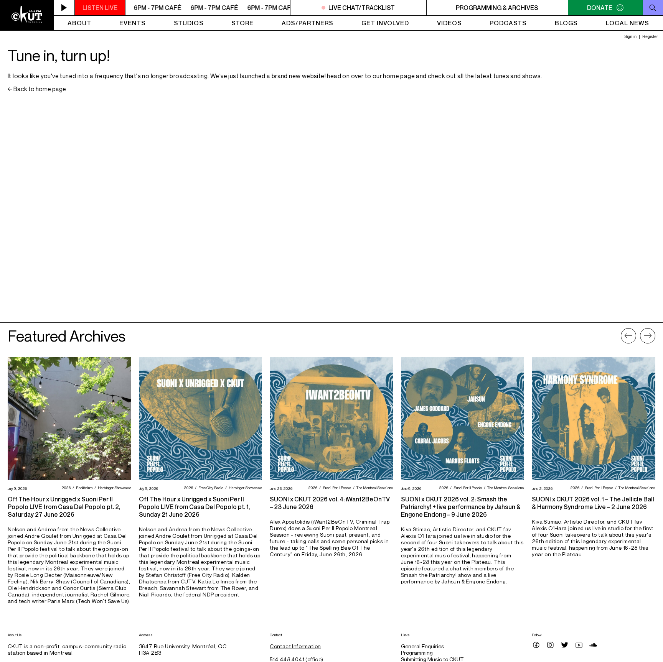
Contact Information (295, 646)
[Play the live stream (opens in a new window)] (64, 7)
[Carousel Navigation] (638, 335)
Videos (449, 23)
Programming (417, 652)
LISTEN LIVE (99, 7)
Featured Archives (66, 336)
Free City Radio (209, 487)
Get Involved (385, 23)
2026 (65, 487)
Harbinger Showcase (113, 487)
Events (132, 23)
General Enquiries (422, 646)
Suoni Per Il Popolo (336, 487)
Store (242, 23)
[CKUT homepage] (27, 15)
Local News (627, 23)
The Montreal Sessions (374, 487)
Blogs (566, 23)
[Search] (653, 7)
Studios (189, 23)
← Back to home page (37, 89)
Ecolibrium (83, 487)
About (79, 23)
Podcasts (508, 23)
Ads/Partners (307, 23)
